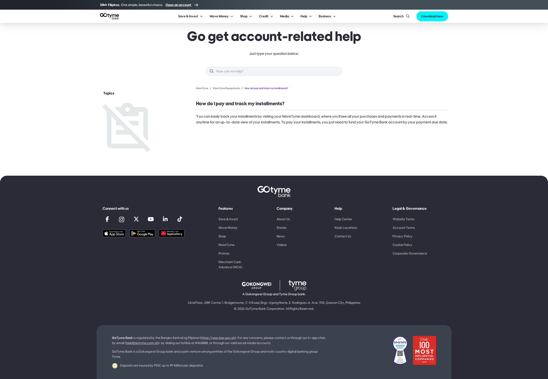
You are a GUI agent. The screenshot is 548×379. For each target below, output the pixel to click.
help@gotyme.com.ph (142, 343)
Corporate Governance (410, 253)
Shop (222, 236)
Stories (281, 228)
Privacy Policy (402, 236)
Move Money (228, 228)
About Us (283, 219)
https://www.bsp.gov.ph (218, 338)
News (281, 236)
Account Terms (404, 228)
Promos (224, 253)
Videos (282, 245)
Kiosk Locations (346, 228)
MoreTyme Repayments (226, 88)
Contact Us (343, 236)
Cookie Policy (402, 245)
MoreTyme (202, 88)
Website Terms (403, 219)
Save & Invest (228, 219)
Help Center (343, 219)
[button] (189, 16)
